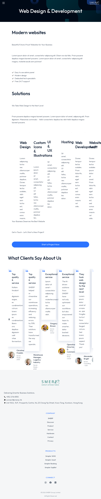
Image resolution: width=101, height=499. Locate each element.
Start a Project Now (50, 244)
